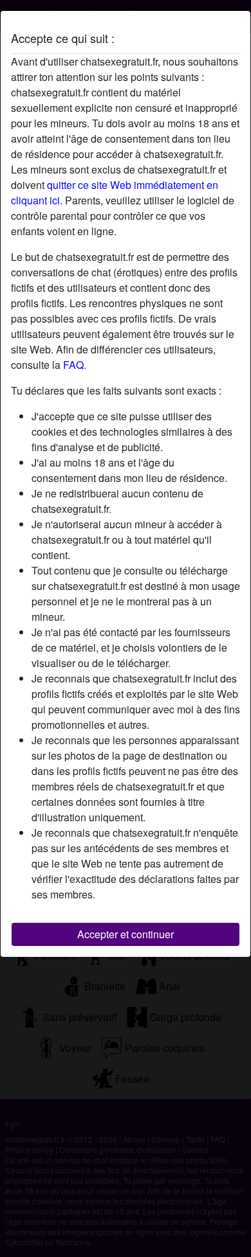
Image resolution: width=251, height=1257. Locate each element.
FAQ (73, 364)
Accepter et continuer (125, 934)
